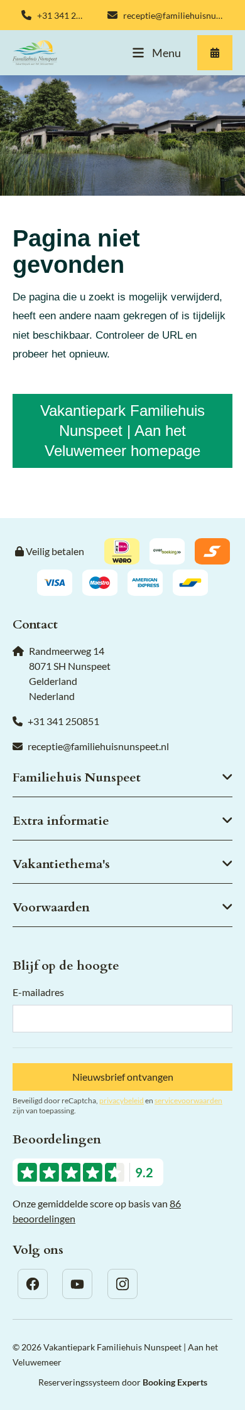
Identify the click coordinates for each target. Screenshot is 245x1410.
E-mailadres (38, 992)
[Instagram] (122, 1284)
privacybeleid (121, 1100)
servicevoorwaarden (188, 1100)
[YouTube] (77, 1284)
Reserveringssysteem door (122, 1382)
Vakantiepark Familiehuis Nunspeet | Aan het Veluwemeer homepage (122, 430)
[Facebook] (33, 1284)
